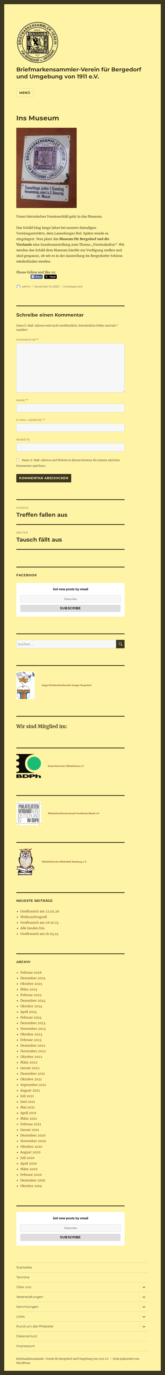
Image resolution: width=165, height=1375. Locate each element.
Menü (24, 93)
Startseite (24, 1267)
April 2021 (28, 1113)
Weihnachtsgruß (33, 917)
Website (23, 439)
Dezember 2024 (32, 1001)
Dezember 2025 (32, 978)
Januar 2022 (30, 1068)
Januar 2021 (29, 1130)
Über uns (23, 1287)
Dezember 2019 (32, 1180)
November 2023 (33, 1029)
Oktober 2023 (31, 1034)
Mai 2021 (27, 1107)
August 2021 (30, 1090)
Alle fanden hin (32, 928)
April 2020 (28, 1163)
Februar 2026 (31, 972)
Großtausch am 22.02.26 (39, 911)
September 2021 (33, 1085)
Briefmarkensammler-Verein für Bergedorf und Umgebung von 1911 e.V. (78, 73)
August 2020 (30, 1152)
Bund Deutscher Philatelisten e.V (66, 766)
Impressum (25, 1346)
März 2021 (28, 1118)
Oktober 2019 (31, 1186)
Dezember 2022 (32, 1045)
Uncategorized (72, 286)
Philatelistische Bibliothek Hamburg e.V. (64, 861)
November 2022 (33, 1051)
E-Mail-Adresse (30, 420)
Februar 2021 (30, 1124)
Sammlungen (27, 1307)
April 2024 (28, 1012)
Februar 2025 (31, 995)
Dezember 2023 (32, 1023)
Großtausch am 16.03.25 (39, 934)
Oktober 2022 (31, 1057)
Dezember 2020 (32, 1135)
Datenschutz (26, 1336)
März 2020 (28, 1169)
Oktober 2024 (31, 1006)
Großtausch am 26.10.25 (39, 922)
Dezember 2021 (32, 1074)
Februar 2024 (31, 1017)
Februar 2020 (31, 1175)
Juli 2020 (27, 1158)
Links (20, 1316)
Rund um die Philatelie (34, 1326)
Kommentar (27, 339)
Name (22, 400)
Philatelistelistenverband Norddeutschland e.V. (74, 813)
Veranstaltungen (29, 1297)
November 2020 (33, 1141)
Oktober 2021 (31, 1079)
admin (26, 286)
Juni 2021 (27, 1102)
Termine (23, 1277)
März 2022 (28, 1062)
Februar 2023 (30, 1040)
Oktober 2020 (31, 1147)
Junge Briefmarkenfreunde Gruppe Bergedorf (66, 685)
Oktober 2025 (31, 984)
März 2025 (28, 989)
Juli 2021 (27, 1096)
